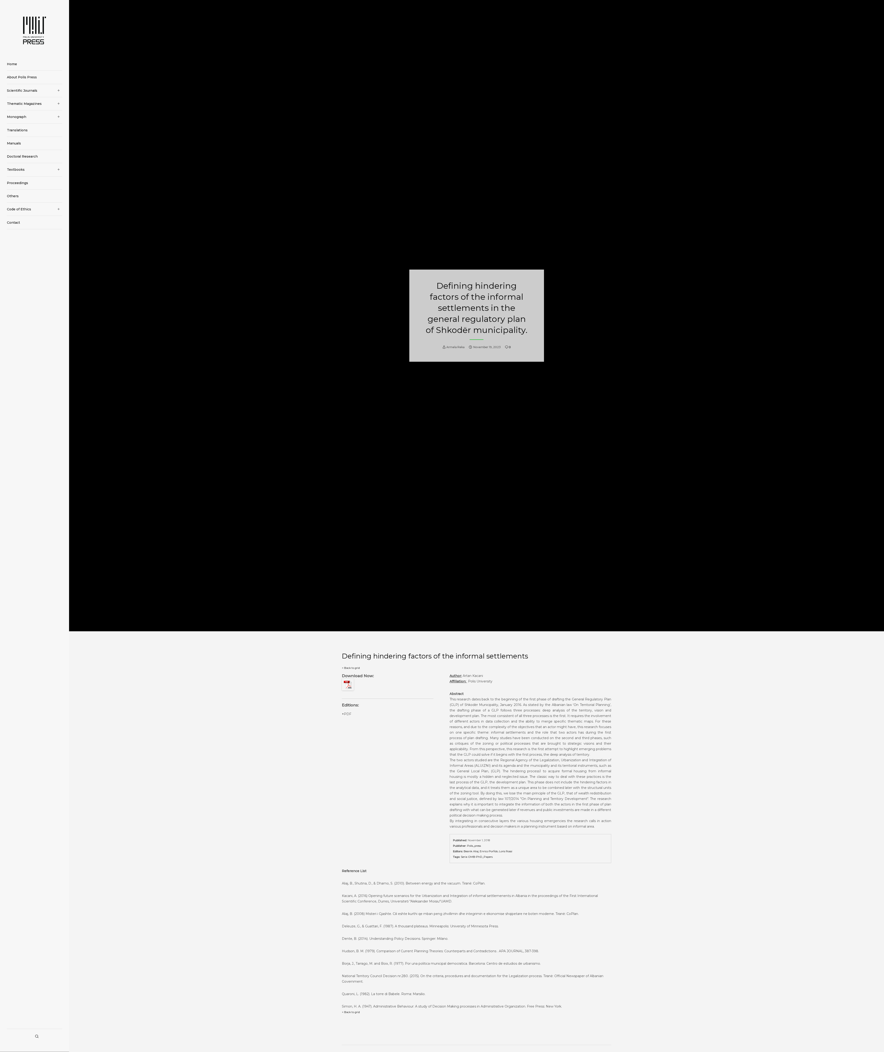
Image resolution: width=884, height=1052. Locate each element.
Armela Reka (455, 347)
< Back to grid (351, 668)
